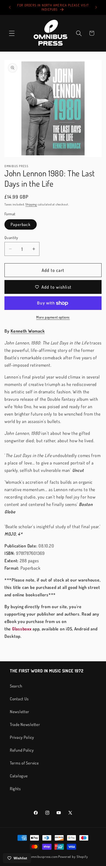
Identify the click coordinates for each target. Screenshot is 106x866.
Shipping (31, 204)
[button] (11, 33)
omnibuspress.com (43, 856)
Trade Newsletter (25, 724)
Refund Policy (22, 750)
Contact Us (19, 698)
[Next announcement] (96, 7)
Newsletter (19, 711)
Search (16, 685)
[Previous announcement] (9, 7)
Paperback (21, 224)
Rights (15, 788)
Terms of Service (24, 762)
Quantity (11, 237)
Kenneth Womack (28, 331)
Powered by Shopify (73, 856)
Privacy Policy (22, 737)
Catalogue (19, 775)
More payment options (53, 317)
